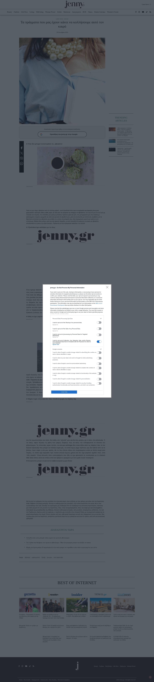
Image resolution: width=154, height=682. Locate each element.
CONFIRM (64, 392)
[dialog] (77, 341)
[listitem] (77, 318)
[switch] (99, 322)
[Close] (108, 288)
